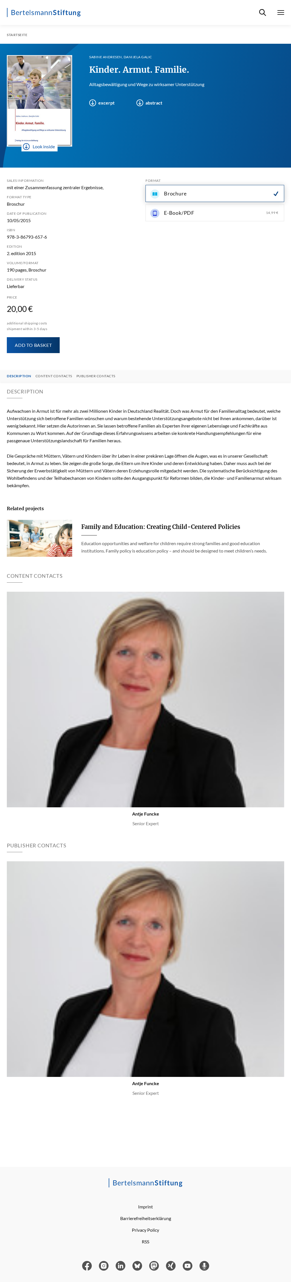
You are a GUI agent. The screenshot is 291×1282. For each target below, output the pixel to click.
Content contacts (54, 376)
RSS (145, 1241)
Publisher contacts (95, 376)
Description (19, 376)
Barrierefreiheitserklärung (145, 1218)
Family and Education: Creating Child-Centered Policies (160, 526)
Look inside (44, 146)
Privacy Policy (145, 1230)
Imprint (145, 1206)
